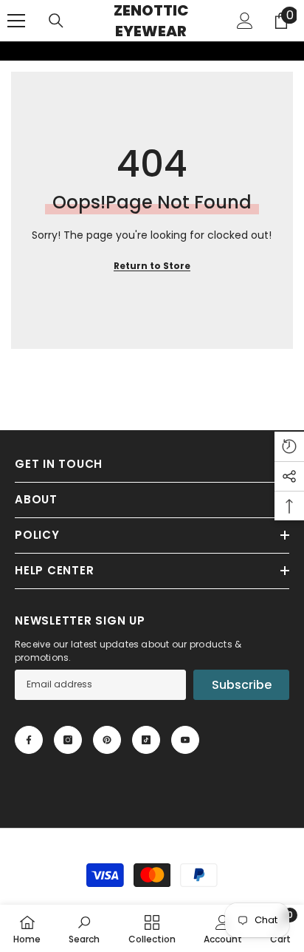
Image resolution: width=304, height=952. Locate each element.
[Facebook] (29, 740)
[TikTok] (146, 740)
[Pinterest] (107, 740)
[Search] (56, 21)
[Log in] (245, 21)
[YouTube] (185, 740)
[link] (9, 51)
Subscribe (242, 684)
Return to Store (152, 265)
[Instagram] (68, 740)
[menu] (16, 21)
